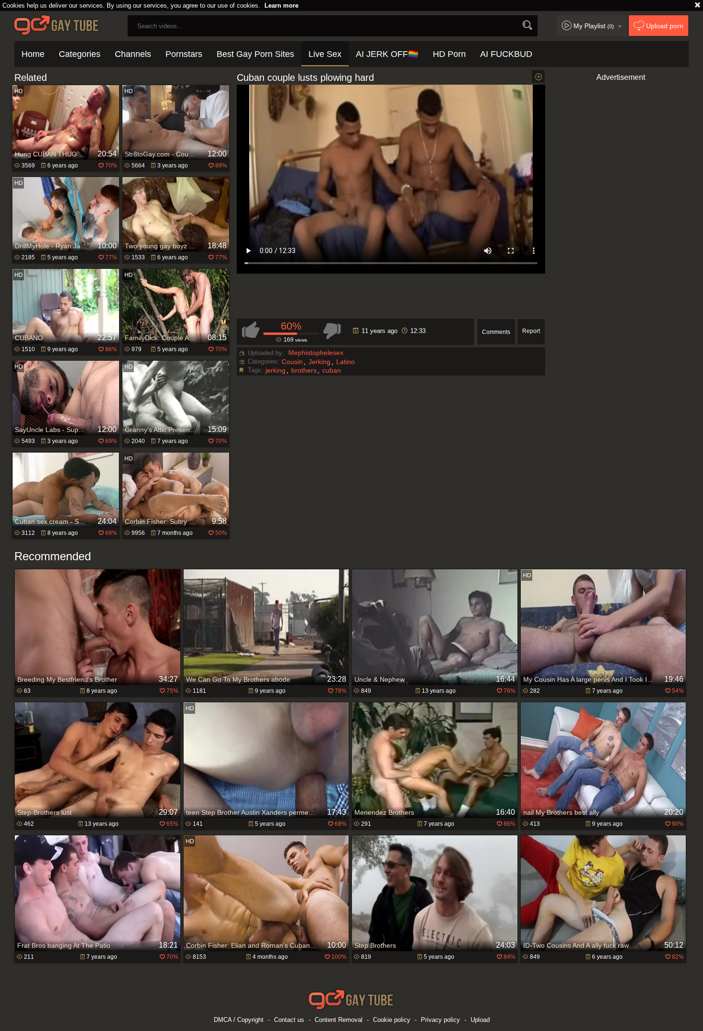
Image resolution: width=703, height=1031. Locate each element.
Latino (345, 362)
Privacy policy (440, 1020)
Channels (133, 54)
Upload (480, 1020)
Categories (79, 54)
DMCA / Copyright (239, 1020)
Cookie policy (391, 1020)
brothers (304, 370)
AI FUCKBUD (506, 54)
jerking (275, 370)
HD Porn (449, 54)
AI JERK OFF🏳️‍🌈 (387, 54)
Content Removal (338, 1020)
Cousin (292, 362)
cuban (331, 370)
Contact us (289, 1020)
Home (33, 54)
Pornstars (183, 54)
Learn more (281, 5)
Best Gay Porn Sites (255, 54)
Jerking (319, 362)
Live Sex (324, 54)
